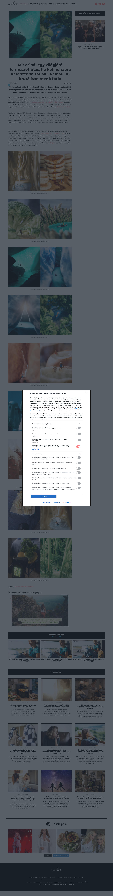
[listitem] (56, 424)
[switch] (78, 428)
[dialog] (56, 448)
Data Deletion (46, 502)
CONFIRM (44, 496)
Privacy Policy (66, 502)
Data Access (56, 502)
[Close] (87, 393)
